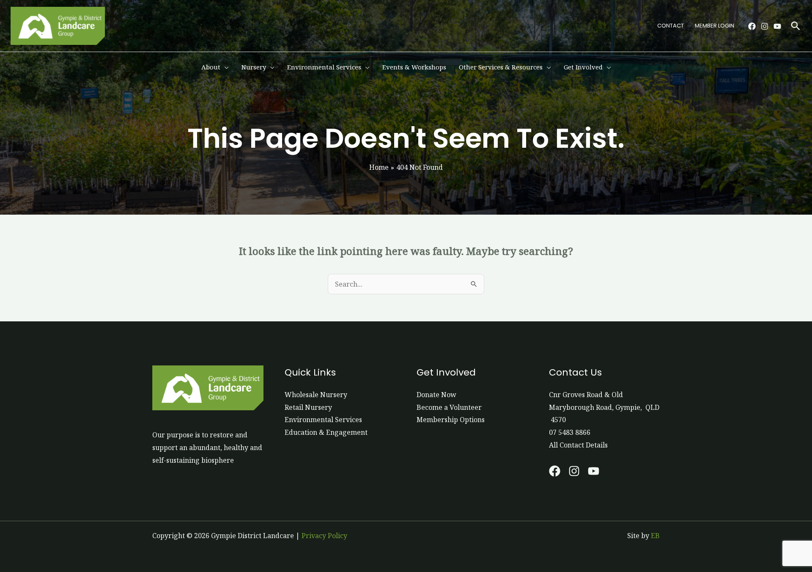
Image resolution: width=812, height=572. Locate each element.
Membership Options (451, 419)
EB (655, 535)
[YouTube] (777, 26)
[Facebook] (752, 26)
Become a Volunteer (449, 407)
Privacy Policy (324, 535)
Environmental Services (323, 419)
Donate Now (436, 394)
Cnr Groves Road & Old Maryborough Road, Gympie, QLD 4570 (604, 407)
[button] (795, 26)
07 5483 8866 (569, 432)
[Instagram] (764, 26)
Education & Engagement (326, 432)
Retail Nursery (308, 407)
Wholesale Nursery (316, 394)
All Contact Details (578, 445)
